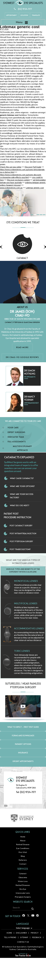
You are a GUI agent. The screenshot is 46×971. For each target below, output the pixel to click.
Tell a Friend (10, 937)
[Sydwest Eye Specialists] (23, 3)
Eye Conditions (22, 848)
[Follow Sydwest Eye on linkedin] (33, 916)
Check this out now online (10, 167)
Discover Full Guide (33, 167)
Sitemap (24, 937)
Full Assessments (17, 441)
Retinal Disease (23, 844)
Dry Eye (23, 889)
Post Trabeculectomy (20, 549)
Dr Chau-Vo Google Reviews (22, 357)
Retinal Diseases (23, 885)
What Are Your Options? (22, 486)
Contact (22, 864)
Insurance (23, 752)
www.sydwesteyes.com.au (33, 120)
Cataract (23, 873)
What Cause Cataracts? (22, 478)
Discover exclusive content (18, 180)
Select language (23, 928)
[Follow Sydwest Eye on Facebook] (23, 916)
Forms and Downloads (23, 735)
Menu (19, 22)
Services (22, 868)
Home (22, 837)
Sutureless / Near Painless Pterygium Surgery (23, 685)
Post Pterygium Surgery (21, 541)
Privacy (34, 933)
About (23, 840)
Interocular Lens (23, 893)
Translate (36, 15)
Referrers (23, 860)
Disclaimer (21, 933)
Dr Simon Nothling (29, 372)
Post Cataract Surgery (21, 525)
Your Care (13, 427)
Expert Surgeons (16, 432)
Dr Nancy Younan (29, 398)
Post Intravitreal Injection (23, 533)
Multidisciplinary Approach (22, 448)
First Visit (23, 852)
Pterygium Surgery (23, 897)
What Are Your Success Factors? (21, 496)
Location (24, 15)
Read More (22, 347)
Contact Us (23, 942)
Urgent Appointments (23, 761)
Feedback (36, 937)
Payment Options (23, 744)
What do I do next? (19, 505)
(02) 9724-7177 (25, 8)
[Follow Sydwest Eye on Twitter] (28, 916)
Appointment (11, 15)
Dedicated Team (16, 437)
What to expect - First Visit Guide (23, 727)
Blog (23, 856)
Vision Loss (23, 881)
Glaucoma (23, 877)
